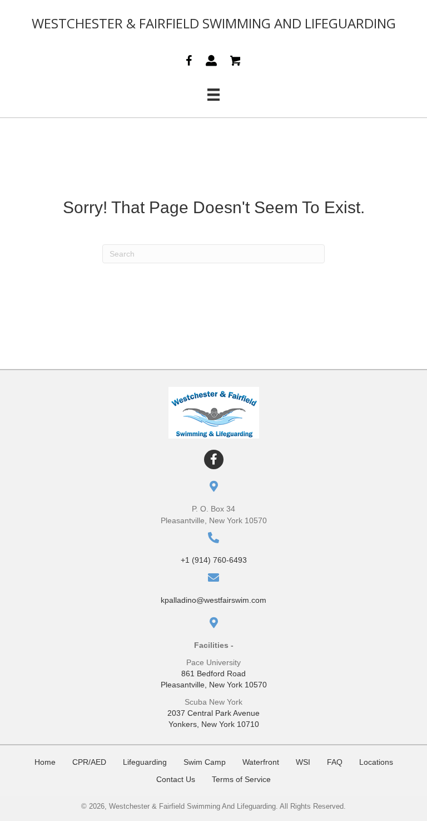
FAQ (334, 762)
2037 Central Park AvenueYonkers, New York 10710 (213, 719)
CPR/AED (89, 762)
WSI (303, 762)
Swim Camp (204, 762)
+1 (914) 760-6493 (214, 559)
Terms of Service (241, 779)
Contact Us (175, 779)
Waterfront (260, 762)
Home (45, 762)
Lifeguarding (145, 762)
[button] (214, 459)
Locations (376, 762)
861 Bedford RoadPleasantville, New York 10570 (214, 679)
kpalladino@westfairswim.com (213, 600)
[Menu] (213, 94)
